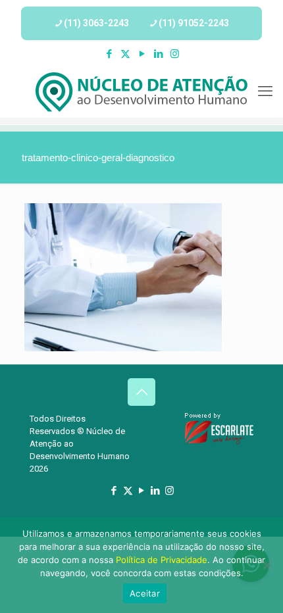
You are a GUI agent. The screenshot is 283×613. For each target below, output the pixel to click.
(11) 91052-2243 (194, 23)
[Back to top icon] (141, 392)
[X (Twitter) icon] (125, 54)
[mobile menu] (265, 91)
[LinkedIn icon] (158, 54)
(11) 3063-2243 (96, 23)
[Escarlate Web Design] (219, 442)
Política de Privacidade (161, 559)
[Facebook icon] (109, 54)
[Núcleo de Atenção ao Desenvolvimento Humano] (141, 91)
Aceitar (145, 593)
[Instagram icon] (175, 54)
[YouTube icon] (142, 54)
